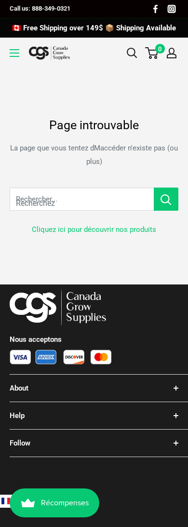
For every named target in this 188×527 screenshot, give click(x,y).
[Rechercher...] (166, 199)
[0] (152, 53)
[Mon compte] (171, 53)
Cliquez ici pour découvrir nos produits (94, 229)
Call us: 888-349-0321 (40, 8)
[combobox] (82, 199)
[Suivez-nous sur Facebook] (155, 9)
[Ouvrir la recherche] (132, 53)
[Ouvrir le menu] (14, 53)
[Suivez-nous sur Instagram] (171, 9)
